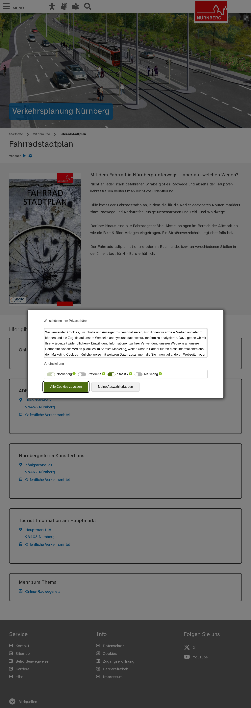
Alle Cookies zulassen (66, 386)
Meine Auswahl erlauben (115, 386)
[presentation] (74, 374)
